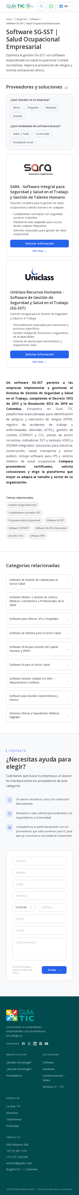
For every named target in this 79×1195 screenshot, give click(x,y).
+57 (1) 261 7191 (16, 1151)
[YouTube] (46, 1043)
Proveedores (14, 1075)
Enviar (54, 970)
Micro (16, 107)
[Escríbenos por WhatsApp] (51, 6)
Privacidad (12, 1126)
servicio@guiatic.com (19, 1163)
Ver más (39, 251)
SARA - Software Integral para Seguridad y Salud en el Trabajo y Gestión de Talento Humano (39, 192)
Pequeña (32, 107)
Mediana (51, 107)
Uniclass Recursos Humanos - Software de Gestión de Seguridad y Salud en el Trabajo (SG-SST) (39, 300)
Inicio (9, 19)
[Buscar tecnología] (41, 6)
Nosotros (12, 1113)
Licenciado (42, 134)
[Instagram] (40, 1043)
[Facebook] (23, 1043)
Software (35, 19)
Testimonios (14, 1119)
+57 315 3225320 (17, 1157)
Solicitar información (39, 243)
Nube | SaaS (21, 134)
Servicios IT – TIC (53, 1087)
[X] (29, 1043)
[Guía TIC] (20, 6)
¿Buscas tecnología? (18, 1069)
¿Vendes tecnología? (18, 1062)
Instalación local (23, 142)
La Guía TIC (13, 1106)
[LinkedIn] (35, 1043)
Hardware (49, 1069)
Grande (17, 116)
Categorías (21, 19)
